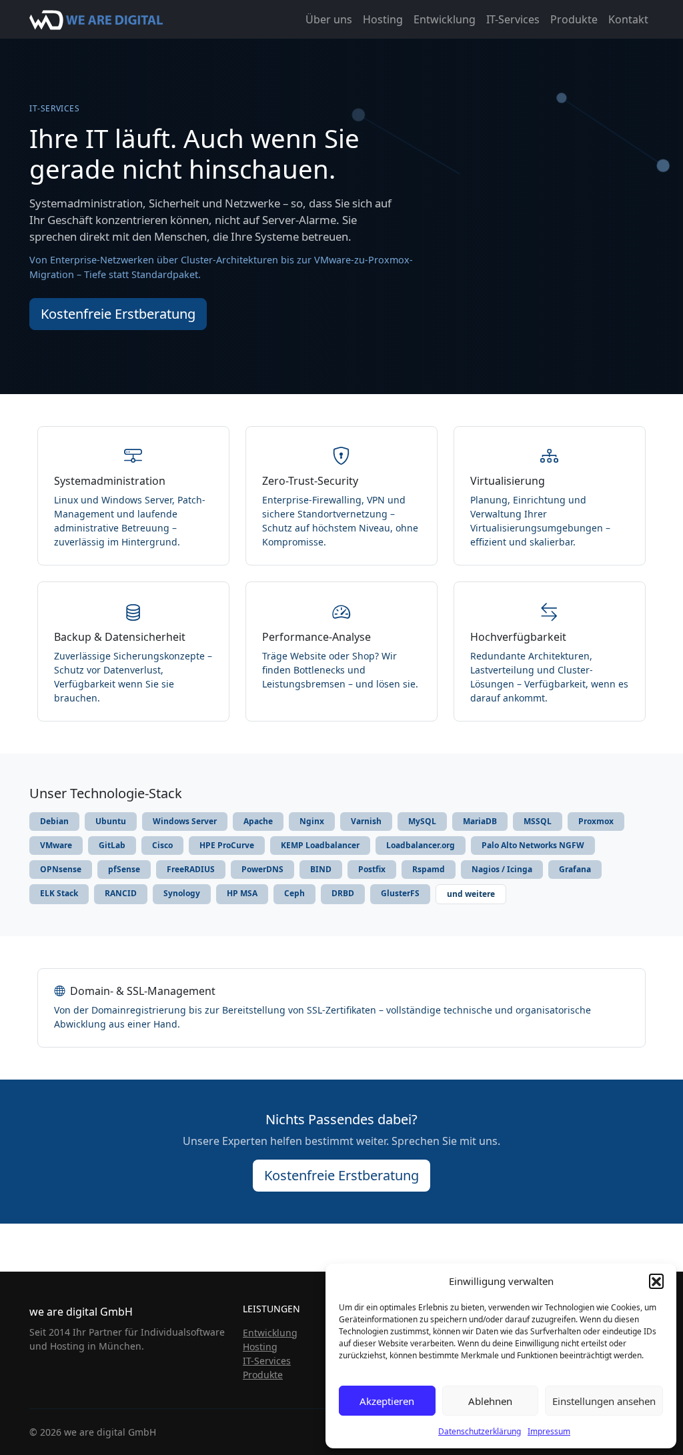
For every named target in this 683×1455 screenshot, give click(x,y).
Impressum (549, 1431)
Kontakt (628, 19)
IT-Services (513, 19)
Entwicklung (445, 19)
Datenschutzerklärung (479, 1431)
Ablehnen (490, 1401)
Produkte (574, 19)
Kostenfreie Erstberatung (118, 314)
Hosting (383, 19)
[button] (656, 1281)
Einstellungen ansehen (604, 1401)
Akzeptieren (387, 1401)
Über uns (328, 19)
